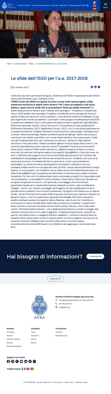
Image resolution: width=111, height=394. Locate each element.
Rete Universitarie (14, 346)
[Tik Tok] (30, 361)
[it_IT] (94, 2)
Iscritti (33, 339)
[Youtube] (21, 361)
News (31, 64)
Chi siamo (10, 332)
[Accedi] (87, 6)
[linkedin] (95, 87)
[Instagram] (12, 361)
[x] (99, 87)
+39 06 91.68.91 (65, 304)
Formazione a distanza (41, 5)
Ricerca (10, 343)
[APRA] (8, 5)
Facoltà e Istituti (24, 5)
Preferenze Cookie (81, 382)
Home (9, 64)
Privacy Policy (57, 382)
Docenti (10, 336)
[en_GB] (94, 6)
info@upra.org (64, 307)
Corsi (33, 332)
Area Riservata (61, 336)
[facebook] (92, 87)
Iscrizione (55, 5)
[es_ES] (94, 9)
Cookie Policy (69, 382)
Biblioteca (64, 5)
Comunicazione (20, 64)
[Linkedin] (25, 361)
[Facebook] (8, 361)
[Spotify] (34, 361)
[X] (17, 361)
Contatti (59, 332)
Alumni (34, 343)
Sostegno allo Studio (77, 5)
